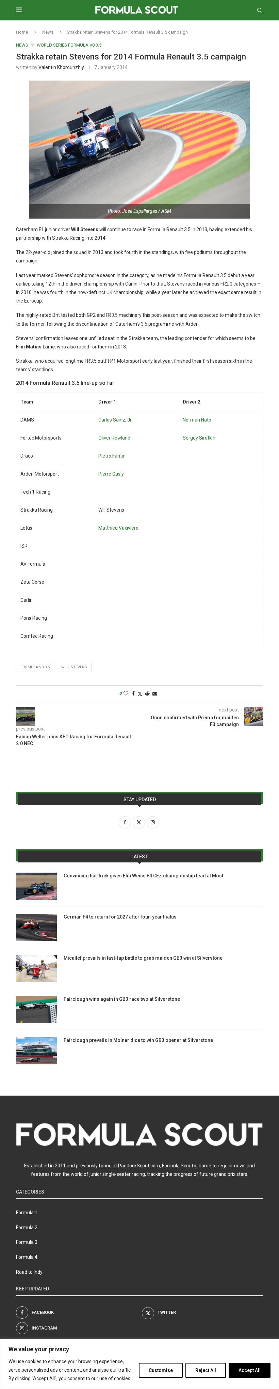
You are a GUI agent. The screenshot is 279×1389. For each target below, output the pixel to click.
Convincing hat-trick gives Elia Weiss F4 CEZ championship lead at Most (143, 875)
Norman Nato (197, 420)
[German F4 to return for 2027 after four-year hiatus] (36, 927)
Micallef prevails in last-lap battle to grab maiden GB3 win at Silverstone (143, 958)
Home (22, 32)
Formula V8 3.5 (35, 667)
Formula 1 (26, 1212)
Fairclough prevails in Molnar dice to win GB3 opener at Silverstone (138, 1040)
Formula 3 (26, 1242)
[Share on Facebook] (133, 693)
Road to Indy (29, 1272)
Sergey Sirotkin (199, 438)
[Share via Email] (154, 693)
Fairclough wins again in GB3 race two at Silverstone (122, 999)
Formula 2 (26, 1227)
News (47, 32)
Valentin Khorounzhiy (61, 67)
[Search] (259, 10)
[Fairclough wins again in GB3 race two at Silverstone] (36, 1009)
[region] (139, 1364)
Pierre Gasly (111, 474)
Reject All (205, 1370)
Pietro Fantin (112, 456)
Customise (161, 1370)
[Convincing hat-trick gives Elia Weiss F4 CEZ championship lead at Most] (36, 886)
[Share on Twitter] (139, 694)
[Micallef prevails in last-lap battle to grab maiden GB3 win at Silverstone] (36, 968)
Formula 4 (26, 1257)
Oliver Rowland (114, 438)
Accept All (250, 1370)
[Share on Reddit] (147, 693)
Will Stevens (74, 667)
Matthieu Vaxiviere (118, 528)
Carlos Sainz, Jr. (115, 420)
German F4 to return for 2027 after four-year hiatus (120, 917)
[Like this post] (126, 693)
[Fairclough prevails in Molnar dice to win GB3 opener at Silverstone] (36, 1050)
